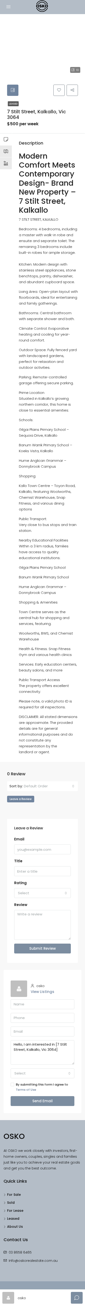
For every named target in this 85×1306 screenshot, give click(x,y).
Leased (13, 104)
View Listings (42, 991)
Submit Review (42, 948)
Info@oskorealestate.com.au (33, 1260)
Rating (20, 882)
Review (20, 904)
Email (19, 839)
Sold (11, 1202)
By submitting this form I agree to (42, 1087)
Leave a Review (21, 799)
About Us (15, 1226)
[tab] (12, 90)
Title (18, 861)
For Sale (14, 1194)
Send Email (42, 1100)
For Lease (15, 1210)
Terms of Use (26, 1089)
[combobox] (49, 786)
